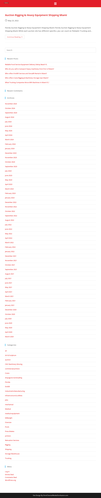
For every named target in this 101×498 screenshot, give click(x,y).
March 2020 (9, 336)
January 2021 (9, 305)
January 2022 (9, 251)
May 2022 (8, 234)
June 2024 (8, 126)
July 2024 (8, 122)
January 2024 (9, 148)
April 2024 (8, 135)
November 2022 (11, 207)
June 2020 (8, 323)
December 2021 (10, 256)
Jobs (6, 400)
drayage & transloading (13, 378)
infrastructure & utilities (13, 395)
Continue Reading (16, 36)
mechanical (9, 404)
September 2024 (11, 113)
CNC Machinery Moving (13, 364)
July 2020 (8, 319)
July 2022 (8, 225)
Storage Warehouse (12, 454)
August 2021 (9, 274)
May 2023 (8, 180)
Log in (7, 471)
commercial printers (12, 369)
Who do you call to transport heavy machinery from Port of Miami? (29, 69)
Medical (8, 409)
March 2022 (9, 242)
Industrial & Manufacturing (15, 391)
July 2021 (8, 278)
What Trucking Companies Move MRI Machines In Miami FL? (27, 82)
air (6, 351)
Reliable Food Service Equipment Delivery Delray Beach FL (26, 64)
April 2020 (8, 332)
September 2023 (11, 166)
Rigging (7, 445)
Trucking (8, 458)
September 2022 (11, 216)
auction (8, 360)
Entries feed (9, 474)
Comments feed (11, 477)
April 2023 (8, 184)
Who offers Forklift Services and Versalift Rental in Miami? (26, 73)
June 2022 (8, 229)
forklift (7, 386)
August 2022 (9, 220)
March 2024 (9, 139)
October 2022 (10, 211)
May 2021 (8, 287)
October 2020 (10, 314)
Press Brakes (9, 431)
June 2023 (8, 175)
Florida (7, 382)
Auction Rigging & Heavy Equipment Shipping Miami (36, 15)
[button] (55, 3)
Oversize (8, 422)
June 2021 (8, 283)
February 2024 (10, 144)
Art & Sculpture (10, 355)
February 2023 (10, 193)
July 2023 (8, 171)
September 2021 (11, 269)
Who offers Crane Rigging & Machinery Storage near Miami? (27, 78)
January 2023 (9, 198)
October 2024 (10, 108)
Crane (7, 373)
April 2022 (8, 238)
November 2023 (11, 157)
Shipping (8, 449)
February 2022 (10, 247)
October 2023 (10, 162)
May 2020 (8, 328)
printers (8, 436)
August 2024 (9, 117)
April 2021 (8, 292)
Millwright (8, 418)
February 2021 (10, 301)
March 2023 (9, 189)
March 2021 (9, 296)
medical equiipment (12, 413)
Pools (7, 427)
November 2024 (11, 104)
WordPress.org (10, 480)
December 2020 (10, 310)
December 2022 (10, 202)
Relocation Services (12, 440)
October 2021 (10, 265)
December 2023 (10, 153)
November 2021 (11, 260)
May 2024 (8, 131)
